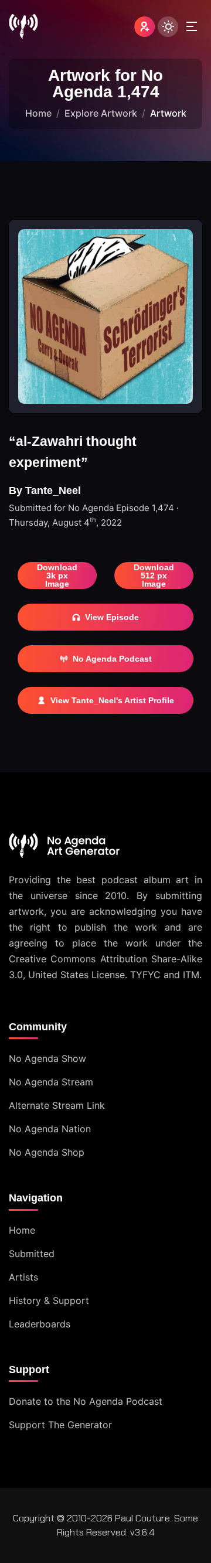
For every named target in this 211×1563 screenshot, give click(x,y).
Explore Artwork (100, 113)
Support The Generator (60, 1425)
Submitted (32, 1253)
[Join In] (144, 26)
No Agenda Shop (46, 1152)
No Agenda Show (47, 1058)
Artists (23, 1277)
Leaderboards (39, 1324)
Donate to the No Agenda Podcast (85, 1401)
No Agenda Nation (50, 1129)
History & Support (49, 1300)
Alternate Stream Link (57, 1105)
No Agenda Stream (51, 1082)
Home (38, 113)
